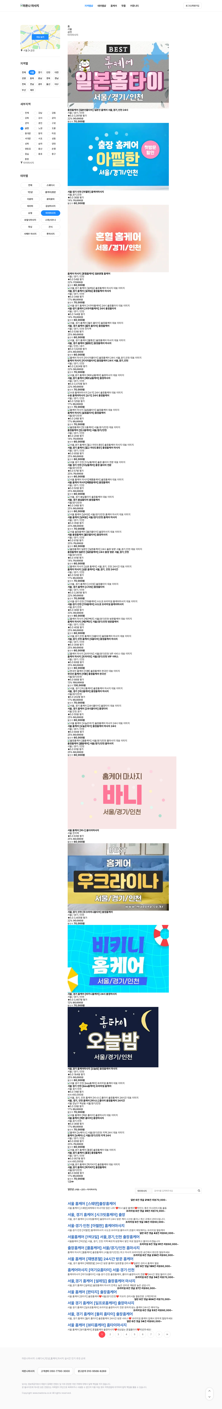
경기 (40, 72)
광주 (40, 84)
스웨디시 (51, 185)
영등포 (28, 149)
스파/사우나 (50, 220)
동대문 (28, 133)
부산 (24, 90)
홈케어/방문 (50, 192)
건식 (51, 227)
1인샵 (30, 192)
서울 (32, 72)
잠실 (27, 154)
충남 (40, 78)
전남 (32, 84)
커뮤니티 (134, 5)
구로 (54, 123)
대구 (57, 84)
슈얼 (30, 213)
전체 (24, 72)
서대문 (28, 138)
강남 (40, 113)
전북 (24, 84)
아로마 (30, 199)
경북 (48, 78)
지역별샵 (89, 5)
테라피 (30, 206)
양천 (54, 143)
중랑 (27, 159)
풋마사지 (51, 234)
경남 (57, 78)
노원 (40, 128)
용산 (40, 149)
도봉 (54, 128)
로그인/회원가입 (192, 5)
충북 (32, 78)
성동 (54, 138)
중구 (54, 154)
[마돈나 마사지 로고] (29, 5)
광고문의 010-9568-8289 (92, 1371)
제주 (32, 90)
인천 (48, 72)
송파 (40, 143)
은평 (54, 149)
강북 (27, 118)
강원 (24, 78)
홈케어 (114, 5)
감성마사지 (50, 206)
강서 (40, 118)
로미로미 (51, 199)
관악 (27, 123)
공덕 (54, 118)
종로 (40, 154)
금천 (27, 128)
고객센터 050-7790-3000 (55, 1371)
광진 (40, 123)
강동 (54, 113)
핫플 (123, 5)
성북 (27, 143)
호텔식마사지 (30, 220)
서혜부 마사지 (30, 234)
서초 (40, 138)
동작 (40, 133)
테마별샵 (102, 5)
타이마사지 (50, 213)
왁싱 (30, 227)
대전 (57, 72)
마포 (54, 133)
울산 (48, 84)
